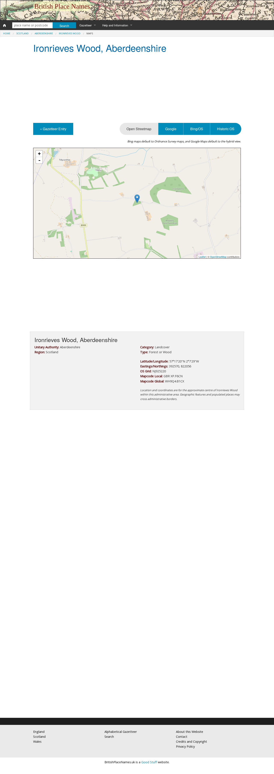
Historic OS (225, 128)
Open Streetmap (139, 128)
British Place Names (62, 6)
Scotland (22, 33)
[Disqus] (137, 541)
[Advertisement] (137, 89)
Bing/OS (196, 128)
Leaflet (202, 256)
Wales (37, 741)
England (39, 732)
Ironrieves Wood (69, 33)
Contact (181, 737)
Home (6, 33)
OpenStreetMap (218, 256)
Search (109, 737)
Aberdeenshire (44, 33)
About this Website (189, 732)
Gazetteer (85, 25)
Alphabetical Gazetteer (120, 732)
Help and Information (115, 25)
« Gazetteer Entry (53, 128)
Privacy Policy (185, 746)
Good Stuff (149, 762)
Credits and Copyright (191, 741)
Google (170, 128)
